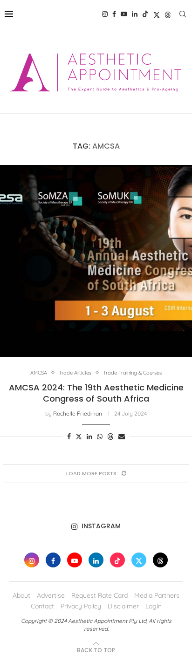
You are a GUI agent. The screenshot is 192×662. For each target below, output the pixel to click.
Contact (42, 606)
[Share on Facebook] (69, 436)
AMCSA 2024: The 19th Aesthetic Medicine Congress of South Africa (96, 393)
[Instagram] (105, 13)
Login (153, 606)
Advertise (51, 595)
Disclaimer (123, 606)
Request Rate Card (99, 595)
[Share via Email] (121, 436)
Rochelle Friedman (77, 413)
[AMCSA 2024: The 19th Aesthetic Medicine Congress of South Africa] (96, 261)
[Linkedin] (134, 13)
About (21, 595)
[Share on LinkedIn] (89, 436)
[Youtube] (124, 13)
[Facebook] (114, 13)
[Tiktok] (145, 13)
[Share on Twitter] (78, 436)
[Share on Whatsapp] (100, 436)
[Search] (182, 13)
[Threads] (168, 13)
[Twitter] (156, 13)
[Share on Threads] (110, 436)
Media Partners (156, 595)
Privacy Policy (81, 606)
